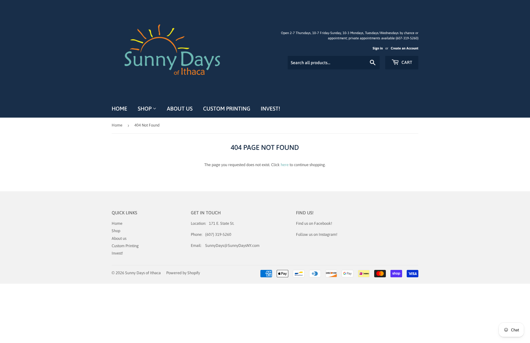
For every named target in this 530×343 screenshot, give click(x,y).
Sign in (378, 48)
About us (180, 108)
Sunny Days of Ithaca (143, 273)
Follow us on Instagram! (316, 234)
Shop (145, 108)
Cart (406, 62)
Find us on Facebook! (314, 223)
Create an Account (404, 48)
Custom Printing (226, 108)
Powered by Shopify (183, 273)
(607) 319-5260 (218, 234)
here (285, 164)
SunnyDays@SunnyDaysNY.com (232, 245)
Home (119, 108)
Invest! (270, 108)
